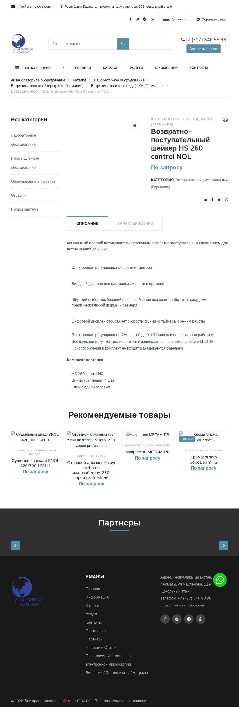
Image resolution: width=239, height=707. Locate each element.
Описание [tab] (87, 223)
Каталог (110, 68)
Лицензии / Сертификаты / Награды (117, 672)
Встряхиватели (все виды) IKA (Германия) (127, 85)
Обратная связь (214, 19)
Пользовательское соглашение (121, 700)
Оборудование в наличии (33, 181)
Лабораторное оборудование (39, 80)
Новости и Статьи (101, 647)
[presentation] (15, 545)
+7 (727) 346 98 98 (205, 39)
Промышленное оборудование (25, 163)
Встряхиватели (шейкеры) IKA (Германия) (47, 85)
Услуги (136, 68)
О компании (166, 68)
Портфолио (96, 630)
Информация (97, 597)
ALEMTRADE (79, 700)
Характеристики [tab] (135, 223)
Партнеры (94, 639)
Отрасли (18, 195)
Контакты (199, 68)
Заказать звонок (204, 49)
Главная (83, 68)
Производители (24, 209)
